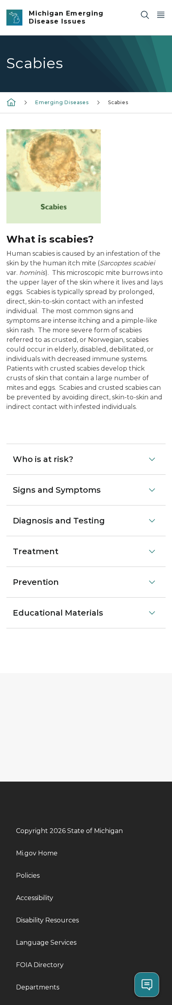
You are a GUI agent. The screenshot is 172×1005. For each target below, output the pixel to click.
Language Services (46, 942)
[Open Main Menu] (161, 15)
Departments (37, 987)
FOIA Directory (40, 965)
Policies (28, 875)
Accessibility (34, 898)
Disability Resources (47, 920)
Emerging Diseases (62, 102)
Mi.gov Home (37, 853)
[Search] (145, 15)
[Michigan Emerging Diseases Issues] (11, 102)
